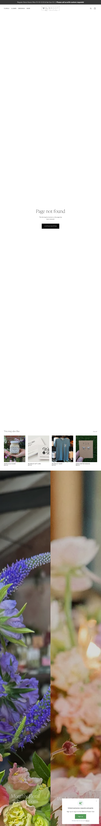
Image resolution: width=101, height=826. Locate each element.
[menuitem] (28, 8)
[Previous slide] (29, 449)
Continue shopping (50, 226)
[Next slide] (47, 449)
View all (95, 431)
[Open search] (91, 8)
